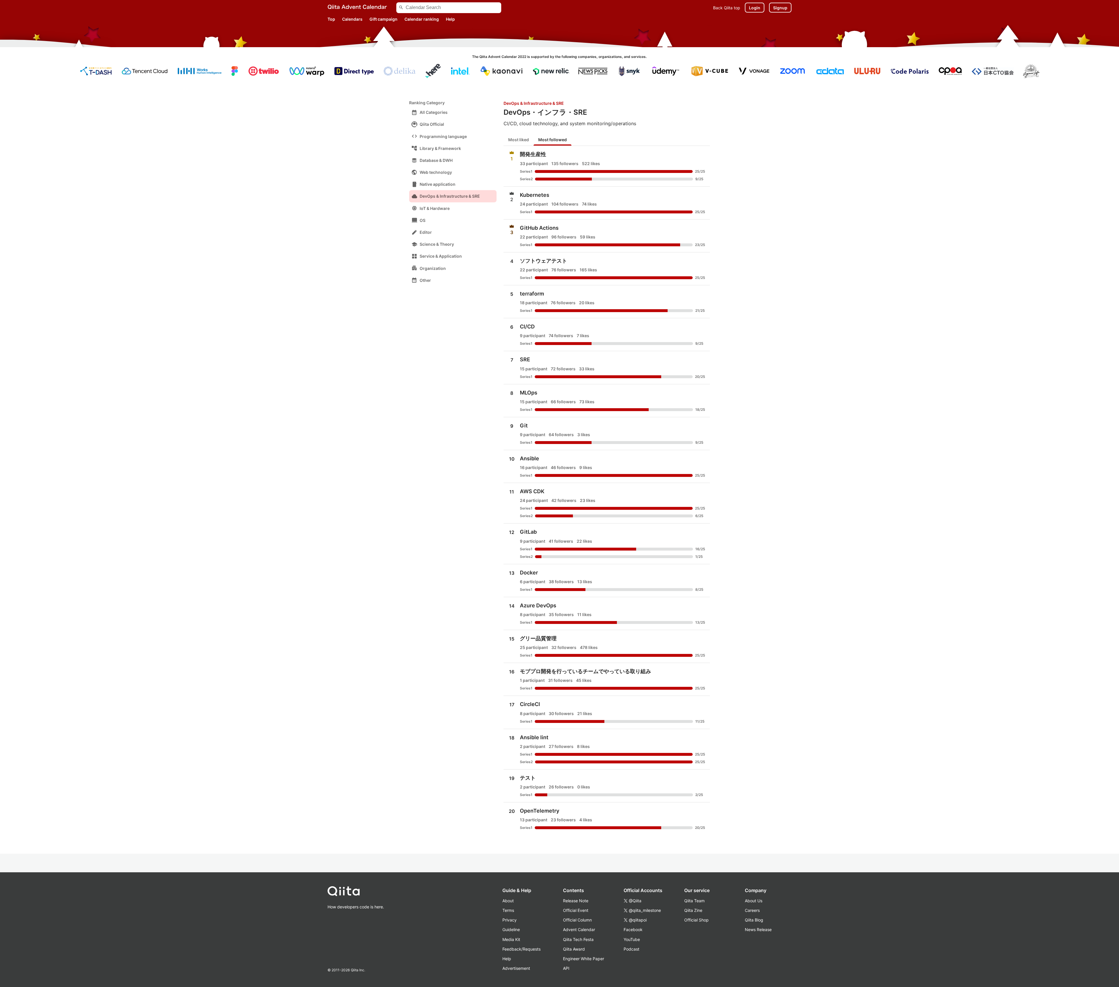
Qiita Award (574, 949)
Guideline (511, 929)
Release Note (575, 900)
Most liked (518, 139)
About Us (753, 900)
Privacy (509, 919)
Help (450, 19)
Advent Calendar (579, 929)
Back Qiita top (726, 7)
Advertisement (516, 968)
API (566, 968)
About (508, 900)
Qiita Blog (754, 919)
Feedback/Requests (521, 949)
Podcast (631, 949)
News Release (758, 929)
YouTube (632, 939)
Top (331, 19)
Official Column (577, 919)
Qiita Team (694, 900)
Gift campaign (383, 19)
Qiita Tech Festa (578, 939)
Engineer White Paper (583, 958)
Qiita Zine (693, 910)
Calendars (352, 19)
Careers (752, 910)
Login (754, 7)
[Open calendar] (607, 166)
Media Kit (511, 939)
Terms (508, 910)
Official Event (575, 910)
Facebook (633, 929)
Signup (780, 7)
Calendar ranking (421, 19)
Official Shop (696, 919)
